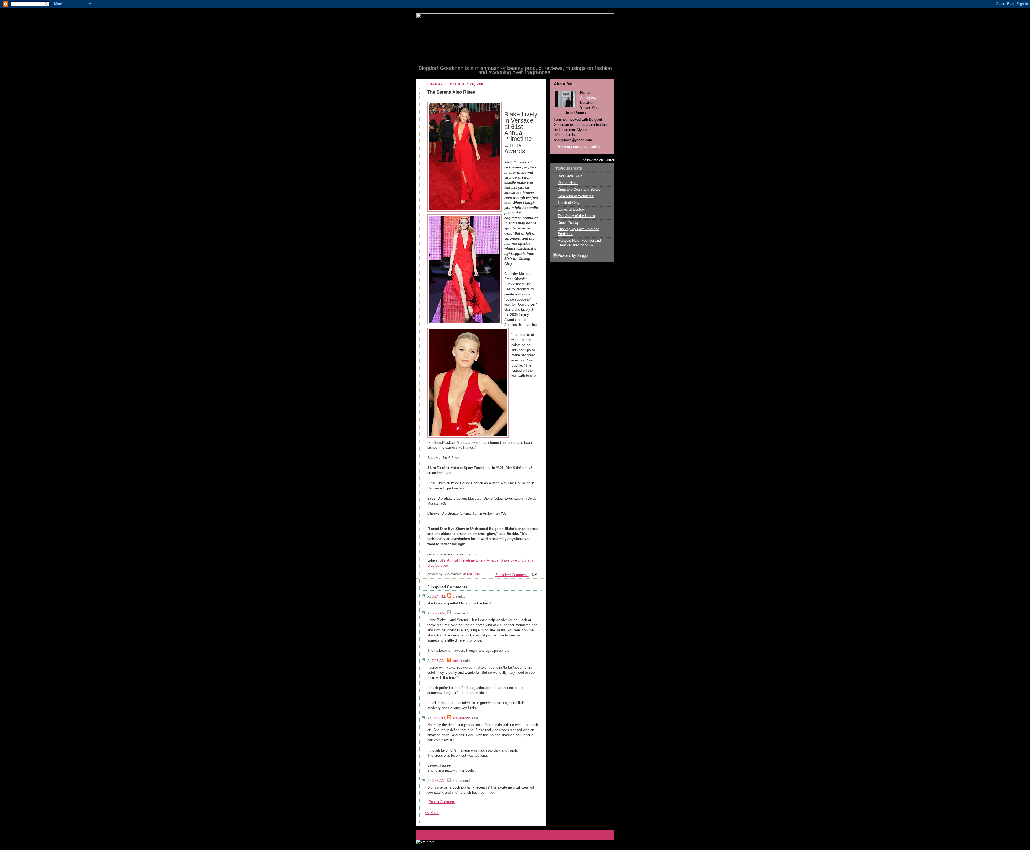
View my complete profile (579, 147)
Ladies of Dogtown (572, 209)
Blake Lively (510, 560)
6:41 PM (473, 574)
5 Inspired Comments (512, 575)
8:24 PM (438, 596)
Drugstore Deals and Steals (579, 190)
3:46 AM (438, 781)
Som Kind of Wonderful (576, 196)
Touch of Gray (569, 203)
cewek (457, 661)
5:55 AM (438, 613)
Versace (441, 565)
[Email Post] (534, 575)
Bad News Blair (570, 176)
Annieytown (461, 718)
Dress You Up (568, 223)
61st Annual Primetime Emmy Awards (469, 560)
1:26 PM (438, 718)
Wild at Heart (568, 183)
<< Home (432, 813)
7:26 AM (438, 661)
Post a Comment (442, 802)
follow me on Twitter (598, 160)
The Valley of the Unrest (576, 216)
